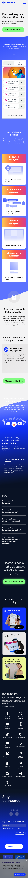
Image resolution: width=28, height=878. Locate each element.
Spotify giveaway (7, 776)
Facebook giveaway (7, 717)
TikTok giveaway (7, 737)
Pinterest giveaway (20, 767)
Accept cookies (20, 874)
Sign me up (20, 832)
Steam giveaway (20, 746)
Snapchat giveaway (7, 767)
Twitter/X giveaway (20, 717)
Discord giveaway (7, 746)
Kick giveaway (7, 757)
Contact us (12, 846)
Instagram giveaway (21, 727)
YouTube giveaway (7, 727)
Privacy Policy (16, 829)
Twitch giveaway (20, 737)
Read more (19, 627)
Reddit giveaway (20, 776)
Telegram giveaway (20, 756)
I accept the (12, 829)
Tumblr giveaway (7, 785)
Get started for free (13, 29)
